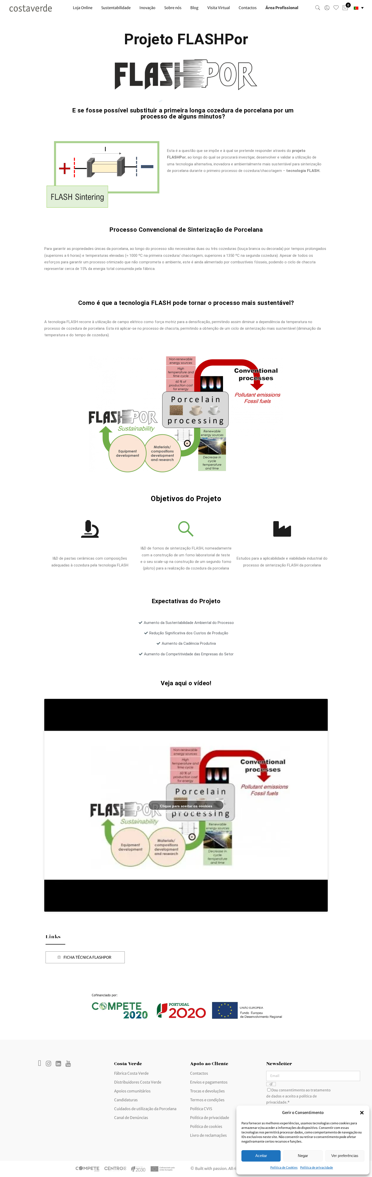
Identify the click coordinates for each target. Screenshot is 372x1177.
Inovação (147, 7)
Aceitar (261, 1155)
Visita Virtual (218, 7)
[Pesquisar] (317, 8)
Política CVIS (201, 1108)
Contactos (248, 7)
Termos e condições (207, 1099)
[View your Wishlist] (336, 8)
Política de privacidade (316, 1167)
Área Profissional (281, 7)
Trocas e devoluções (207, 1091)
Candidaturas (126, 1099)
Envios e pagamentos (209, 1082)
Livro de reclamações (208, 1135)
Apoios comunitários (132, 1091)
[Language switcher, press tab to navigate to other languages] (358, 8)
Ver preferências (344, 1155)
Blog (194, 7)
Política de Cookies (284, 1167)
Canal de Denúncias (131, 1117)
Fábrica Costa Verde (131, 1073)
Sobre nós (172, 7)
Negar (303, 1155)
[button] (361, 1112)
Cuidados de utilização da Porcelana (145, 1108)
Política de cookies (206, 1126)
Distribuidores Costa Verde (137, 1082)
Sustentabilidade (116, 7)
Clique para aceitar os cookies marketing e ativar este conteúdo (186, 807)
